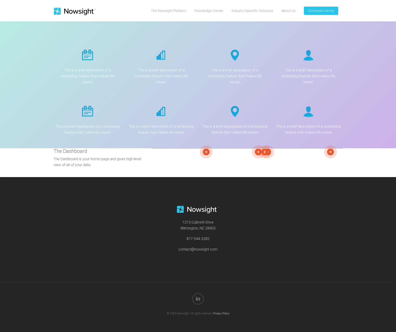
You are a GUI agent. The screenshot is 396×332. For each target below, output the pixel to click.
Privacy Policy (221, 313)
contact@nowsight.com (198, 249)
